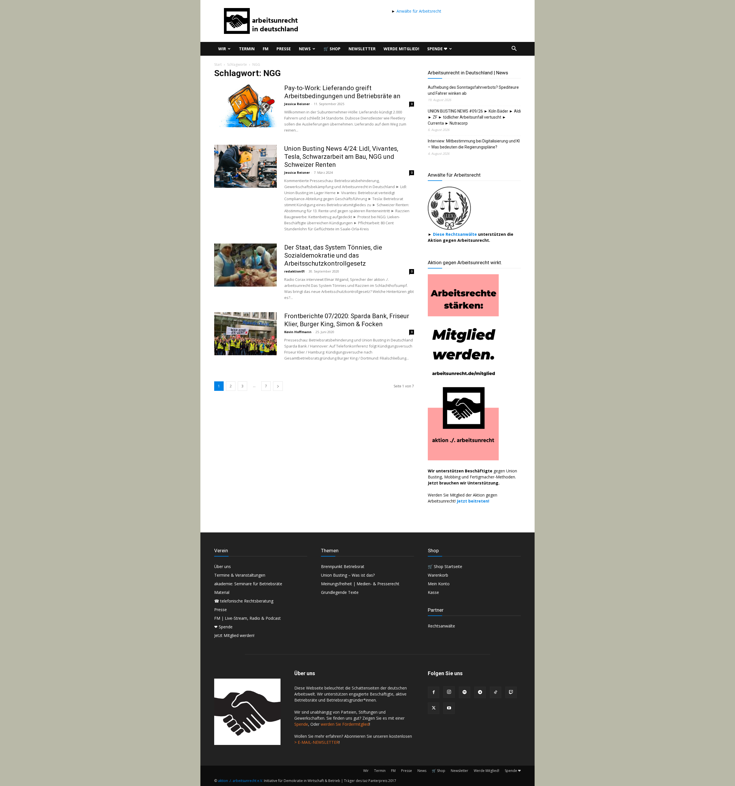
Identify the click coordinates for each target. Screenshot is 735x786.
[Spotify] (464, 692)
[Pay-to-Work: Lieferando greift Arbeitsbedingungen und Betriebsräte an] (245, 105)
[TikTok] (495, 692)
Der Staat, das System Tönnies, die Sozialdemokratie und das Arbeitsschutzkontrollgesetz (333, 255)
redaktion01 (294, 271)
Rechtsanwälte (441, 626)
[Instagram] (449, 692)
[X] (433, 708)
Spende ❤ (437, 48)
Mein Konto (439, 583)
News (305, 48)
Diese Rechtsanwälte (455, 234)
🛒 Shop (332, 48)
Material (221, 592)
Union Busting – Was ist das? (348, 575)
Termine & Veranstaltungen (239, 575)
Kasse (433, 592)
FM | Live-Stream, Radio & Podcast (247, 618)
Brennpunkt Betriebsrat (342, 566)
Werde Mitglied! (401, 48)
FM (265, 48)
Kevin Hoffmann (298, 332)
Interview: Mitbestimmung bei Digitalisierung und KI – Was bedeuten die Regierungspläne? (474, 144)
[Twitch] (511, 692)
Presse (283, 48)
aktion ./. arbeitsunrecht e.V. (240, 780)
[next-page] (278, 386)
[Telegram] (480, 692)
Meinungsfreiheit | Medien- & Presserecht (360, 583)
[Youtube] (449, 708)
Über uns (222, 566)
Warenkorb (438, 575)
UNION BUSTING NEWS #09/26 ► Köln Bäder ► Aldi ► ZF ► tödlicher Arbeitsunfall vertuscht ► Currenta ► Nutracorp (474, 117)
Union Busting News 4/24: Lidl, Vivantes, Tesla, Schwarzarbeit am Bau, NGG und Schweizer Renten (341, 156)
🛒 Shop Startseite (445, 566)
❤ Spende (223, 626)
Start (218, 64)
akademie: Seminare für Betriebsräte (248, 583)
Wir (222, 48)
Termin (247, 48)
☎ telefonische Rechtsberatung (243, 601)
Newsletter (362, 48)
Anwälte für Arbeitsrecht (418, 11)
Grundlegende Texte (340, 592)
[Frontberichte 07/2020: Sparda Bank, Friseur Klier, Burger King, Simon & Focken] (245, 333)
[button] (514, 49)
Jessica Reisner (297, 104)
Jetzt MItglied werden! (234, 635)
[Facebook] (433, 692)
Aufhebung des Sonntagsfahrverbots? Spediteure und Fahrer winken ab (473, 90)
